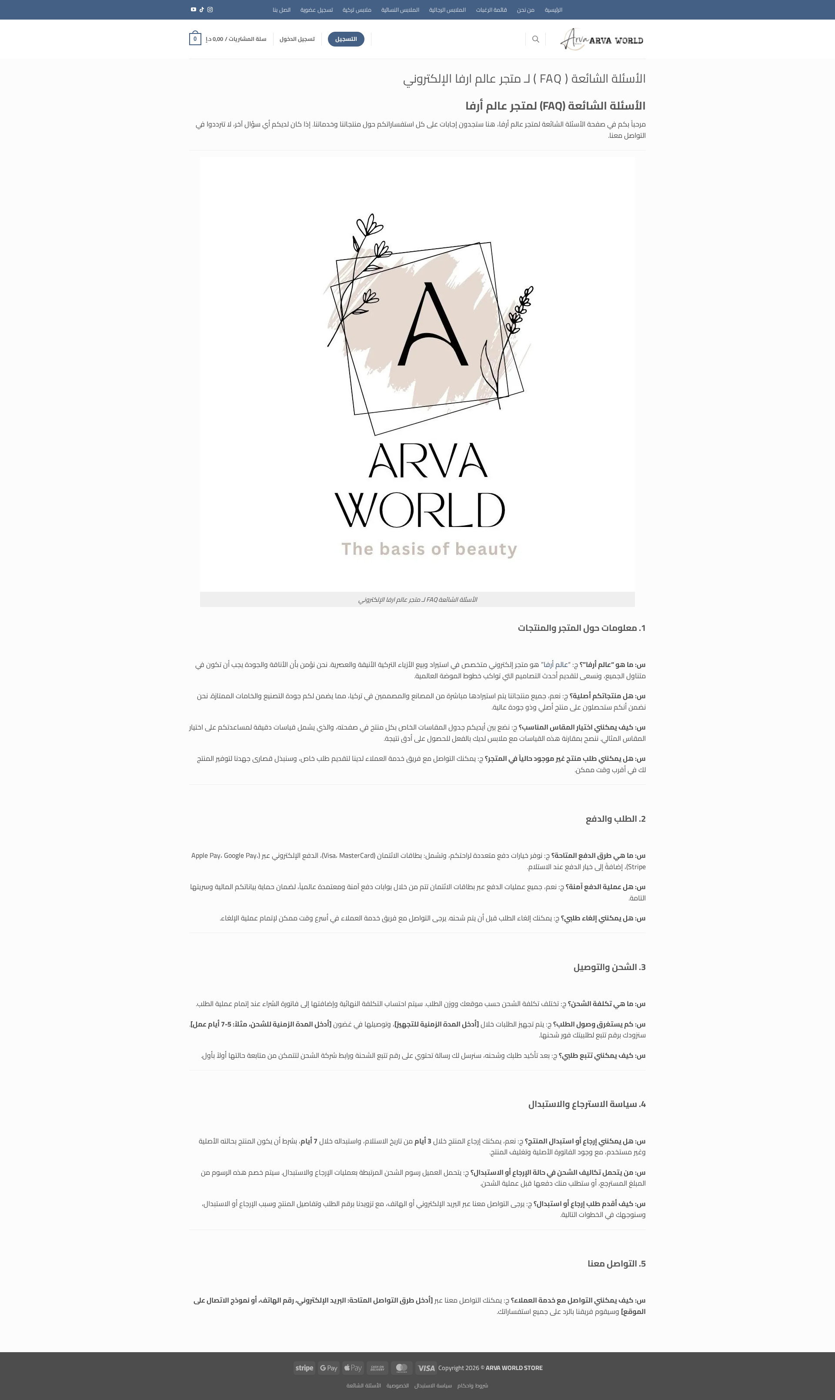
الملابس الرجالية (447, 9)
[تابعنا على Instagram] (210, 10)
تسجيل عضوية (317, 9)
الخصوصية (398, 1385)
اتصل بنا (281, 9)
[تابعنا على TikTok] (201, 10)
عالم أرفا (556, 664)
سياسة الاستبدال (433, 1385)
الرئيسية (553, 9)
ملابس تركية (357, 9)
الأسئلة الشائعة (364, 1385)
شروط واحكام (473, 1385)
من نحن (525, 9)
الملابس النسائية (400, 9)
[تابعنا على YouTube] (193, 10)
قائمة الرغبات (491, 9)
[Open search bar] (535, 39)
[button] (297, 38)
